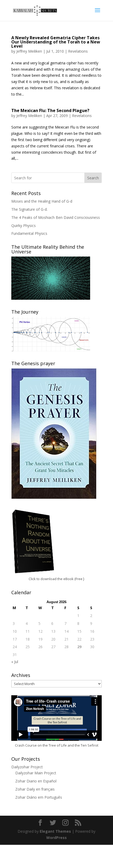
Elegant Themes (55, 831)
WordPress (56, 837)
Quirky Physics (23, 225)
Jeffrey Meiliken (29, 51)
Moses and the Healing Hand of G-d (41, 201)
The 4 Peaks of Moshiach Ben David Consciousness (55, 217)
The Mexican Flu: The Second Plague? (50, 110)
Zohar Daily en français (35, 789)
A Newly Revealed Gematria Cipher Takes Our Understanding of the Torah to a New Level (55, 42)
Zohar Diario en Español (35, 781)
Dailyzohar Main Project (35, 772)
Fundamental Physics (29, 233)
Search (93, 177)
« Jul (14, 661)
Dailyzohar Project (27, 766)
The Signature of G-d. (29, 209)
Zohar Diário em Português (38, 797)
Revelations (78, 51)
